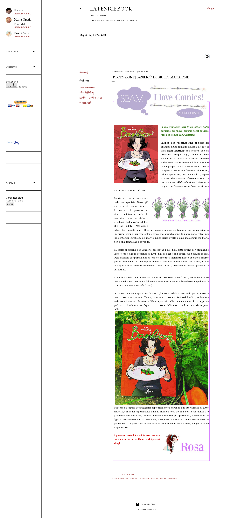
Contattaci (130, 20)
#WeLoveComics (87, 88)
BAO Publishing (86, 93)
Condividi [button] (83, 72)
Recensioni (85, 103)
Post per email (128, 474)
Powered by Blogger (149, 504)
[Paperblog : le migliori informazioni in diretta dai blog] (13, 144)
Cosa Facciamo (112, 20)
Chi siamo (96, 20)
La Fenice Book (111, 8)
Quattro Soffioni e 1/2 (90, 98)
